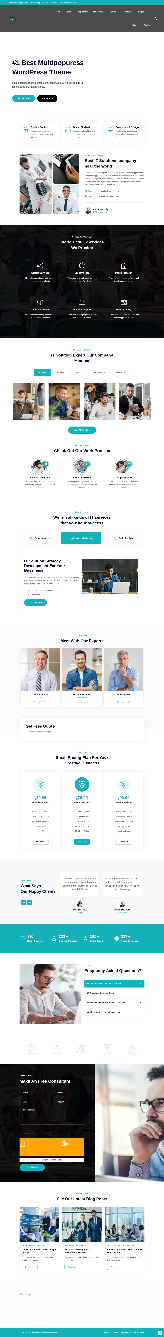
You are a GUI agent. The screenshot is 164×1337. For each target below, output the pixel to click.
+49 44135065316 (51, 3)
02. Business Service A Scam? (101, 993)
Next (29, 902)
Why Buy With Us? (123, 1313)
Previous (23, 902)
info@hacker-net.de (70, 3)
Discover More (24, 98)
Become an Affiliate (123, 1300)
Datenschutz (98, 12)
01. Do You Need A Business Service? (105, 983)
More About (47, 98)
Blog (134, 25)
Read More (29, 1267)
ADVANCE (82, 841)
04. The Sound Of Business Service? (104, 1012)
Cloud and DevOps (60, 1313)
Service (113, 12)
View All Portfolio (82, 430)
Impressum (83, 12)
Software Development (61, 1300)
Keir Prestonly (100, 209)
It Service (70, 1245)
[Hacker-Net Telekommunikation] (24, 18)
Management (115, 1245)
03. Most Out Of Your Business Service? (106, 1003)
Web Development (59, 1305)
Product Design (58, 1317)
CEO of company (100, 212)
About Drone (120, 1305)
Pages (141, 12)
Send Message (32, 1167)
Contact (147, 25)
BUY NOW (40, 841)
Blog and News (121, 1317)
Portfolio (127, 12)
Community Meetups (60, 1309)
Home (57, 12)
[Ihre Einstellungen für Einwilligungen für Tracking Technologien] (160, 1333)
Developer (28, 1245)
